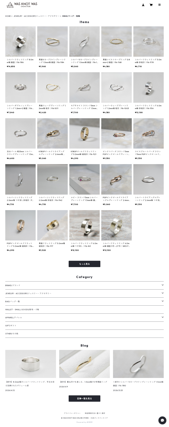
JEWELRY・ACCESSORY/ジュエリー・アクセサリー (37, 16)
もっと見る (84, 264)
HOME (8, 16)
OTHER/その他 (11, 333)
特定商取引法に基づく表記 (95, 413)
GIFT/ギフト (10, 325)
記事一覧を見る (84, 398)
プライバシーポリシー (72, 413)
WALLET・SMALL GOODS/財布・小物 (22, 309)
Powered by (82, 422)
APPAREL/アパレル (13, 317)
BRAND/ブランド (12, 285)
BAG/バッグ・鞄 (12, 301)
